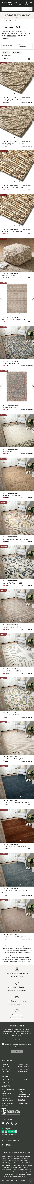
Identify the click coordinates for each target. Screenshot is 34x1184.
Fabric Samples (6, 1069)
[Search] (30, 8)
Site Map (20, 1092)
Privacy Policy (6, 1105)
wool (7, 52)
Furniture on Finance (24, 1069)
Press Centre (6, 1098)
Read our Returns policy (17, 1018)
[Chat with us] (31, 1180)
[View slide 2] (17, 93)
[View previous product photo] (1, 79)
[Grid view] (31, 59)
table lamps (11, 36)
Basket (26, 4)
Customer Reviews (7, 1100)
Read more (5, 38)
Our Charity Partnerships (22, 1099)
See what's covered (17, 976)
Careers (4, 1096)
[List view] (29, 59)
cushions (23, 948)
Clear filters (7, 55)
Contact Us (5, 1064)
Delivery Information (8, 1080)
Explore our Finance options (17, 1004)
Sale (7, 21)
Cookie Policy (22, 1089)
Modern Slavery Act (24, 1094)
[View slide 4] (20, 357)
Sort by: (22, 44)
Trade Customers (23, 1071)
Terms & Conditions (7, 1103)
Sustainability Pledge (24, 1096)
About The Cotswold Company (8, 1090)
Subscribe (17, 1051)
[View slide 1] (15, 93)
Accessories (13, 21)
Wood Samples (6, 1071)
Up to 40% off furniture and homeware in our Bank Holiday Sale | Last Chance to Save (17, 15)
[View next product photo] (33, 79)
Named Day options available (17, 990)
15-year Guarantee (23, 1066)
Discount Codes (23, 1103)
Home (3, 21)
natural (18, 52)
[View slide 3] (19, 93)
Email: (4, 1039)
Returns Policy (6, 1082)
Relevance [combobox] (22, 46)
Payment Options (23, 1064)
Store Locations (6, 1093)
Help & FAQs (5, 1066)
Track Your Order (23, 1080)
